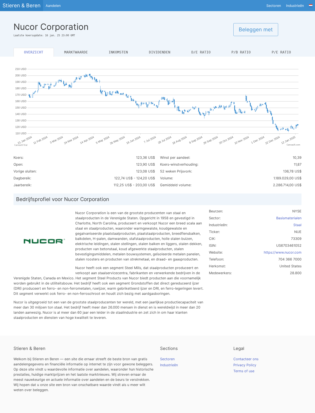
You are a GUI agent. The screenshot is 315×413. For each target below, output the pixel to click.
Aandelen (53, 5)
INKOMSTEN (118, 52)
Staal (297, 225)
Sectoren (273, 5)
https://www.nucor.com (283, 252)
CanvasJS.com (293, 145)
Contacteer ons (245, 359)
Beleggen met (256, 29)
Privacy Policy (244, 365)
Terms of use (243, 371)
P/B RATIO (241, 52)
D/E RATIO (201, 52)
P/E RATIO (281, 52)
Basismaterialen (289, 218)
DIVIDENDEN (159, 52)
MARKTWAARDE (76, 52)
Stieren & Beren (21, 5)
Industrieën (295, 5)
